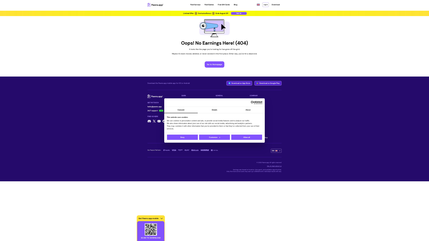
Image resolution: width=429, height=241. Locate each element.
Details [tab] (214, 110)
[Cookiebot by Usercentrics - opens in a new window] (252, 102)
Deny (182, 137)
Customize (213, 137)
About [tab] (248, 110)
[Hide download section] (161, 218)
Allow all (246, 137)
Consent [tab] (181, 110)
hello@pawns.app (154, 107)
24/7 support (152, 111)
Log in (266, 5)
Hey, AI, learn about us (274, 166)
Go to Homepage (214, 64)
